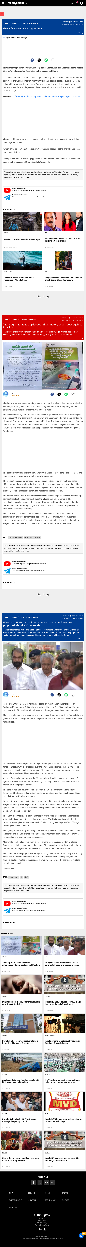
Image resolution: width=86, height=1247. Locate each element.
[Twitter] (39, 60)
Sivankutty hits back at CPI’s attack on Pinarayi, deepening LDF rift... (19, 1120)
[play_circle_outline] (22, 221)
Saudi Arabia (8, 272)
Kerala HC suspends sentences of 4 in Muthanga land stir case (62, 1159)
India (46, 233)
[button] (3, 3)
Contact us (42, 1220)
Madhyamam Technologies (39, 1238)
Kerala (11, 877)
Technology (50, 1200)
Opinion (31, 1193)
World (48, 1193)
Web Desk (15, 396)
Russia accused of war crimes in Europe (22, 239)
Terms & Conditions (42, 1225)
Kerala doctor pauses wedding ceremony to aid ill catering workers (20, 1159)
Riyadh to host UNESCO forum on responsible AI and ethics (19, 279)
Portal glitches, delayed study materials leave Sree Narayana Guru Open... (20, 1042)
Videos (6, 233)
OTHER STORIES (9, 209)
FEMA (26, 877)
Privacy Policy (42, 1223)
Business (13, 1207)
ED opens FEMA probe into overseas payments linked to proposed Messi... (62, 964)
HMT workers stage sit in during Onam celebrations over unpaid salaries (62, 1081)
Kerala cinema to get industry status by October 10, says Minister (62, 1042)
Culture (65, 1200)
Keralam (37, 537)
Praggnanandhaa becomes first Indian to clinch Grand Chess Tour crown (63, 279)
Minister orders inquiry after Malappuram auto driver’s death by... (21, 1003)
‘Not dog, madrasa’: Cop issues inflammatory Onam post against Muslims (47, 96)
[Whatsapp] (46, 60)
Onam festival (28, 537)
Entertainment (50, 1035)
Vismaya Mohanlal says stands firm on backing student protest (62, 239)
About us (42, 1218)
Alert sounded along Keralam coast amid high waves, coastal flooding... (20, 1081)
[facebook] (32, 60)
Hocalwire (59, 1238)
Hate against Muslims (15, 537)
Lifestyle (32, 1200)
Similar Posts (7, 933)
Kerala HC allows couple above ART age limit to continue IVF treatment (63, 1003)
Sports (65, 1193)
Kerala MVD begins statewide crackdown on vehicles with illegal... (63, 1120)
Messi (16, 877)
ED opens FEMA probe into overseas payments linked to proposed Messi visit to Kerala (37, 624)
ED (21, 877)
